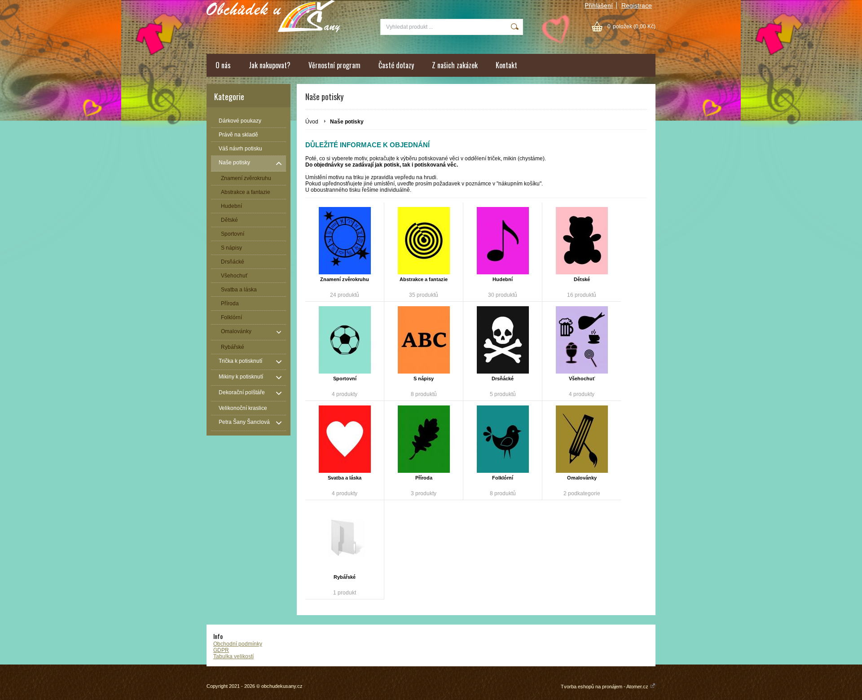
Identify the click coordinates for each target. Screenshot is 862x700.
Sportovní (344, 378)
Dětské (582, 279)
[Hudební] (502, 240)
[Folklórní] (502, 439)
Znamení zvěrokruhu (344, 279)
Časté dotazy (396, 65)
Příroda (423, 477)
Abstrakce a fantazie (424, 279)
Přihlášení (599, 5)
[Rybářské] (344, 538)
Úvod (311, 122)
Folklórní (502, 477)
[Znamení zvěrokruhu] (344, 240)
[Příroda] (423, 439)
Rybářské (345, 577)
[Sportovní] (344, 340)
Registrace (636, 5)
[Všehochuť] (581, 340)
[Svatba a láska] (344, 439)
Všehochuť (582, 378)
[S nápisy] (423, 340)
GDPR (221, 650)
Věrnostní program (334, 65)
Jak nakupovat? (269, 65)
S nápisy (423, 378)
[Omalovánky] (581, 439)
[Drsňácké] (502, 340)
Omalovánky (582, 477)
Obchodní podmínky (237, 644)
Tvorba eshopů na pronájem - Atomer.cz (605, 686)
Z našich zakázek (455, 65)
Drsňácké (503, 378)
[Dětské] (581, 240)
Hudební (503, 279)
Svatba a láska (344, 477)
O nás (223, 65)
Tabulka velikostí (233, 656)
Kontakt (506, 65)
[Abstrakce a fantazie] (423, 240)
